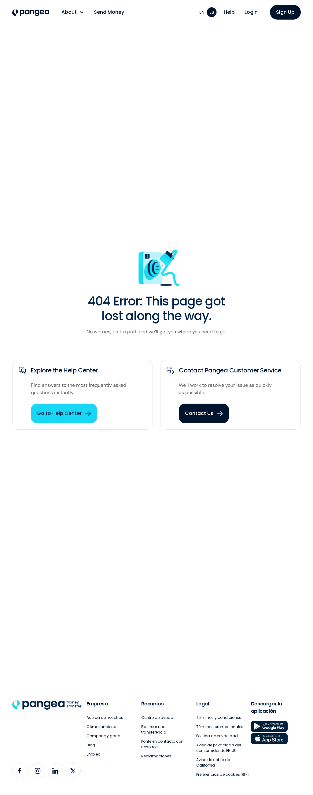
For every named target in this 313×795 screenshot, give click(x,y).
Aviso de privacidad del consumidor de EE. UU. (218, 747)
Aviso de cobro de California (213, 762)
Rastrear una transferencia (153, 729)
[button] (73, 12)
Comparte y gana (103, 735)
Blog (91, 745)
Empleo (93, 754)
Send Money (109, 12)
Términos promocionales (219, 726)
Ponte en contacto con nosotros (162, 744)
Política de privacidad (217, 735)
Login (251, 12)
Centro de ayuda (157, 717)
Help (229, 12)
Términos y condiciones (218, 717)
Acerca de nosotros (105, 717)
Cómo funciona (101, 726)
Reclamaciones (156, 756)
